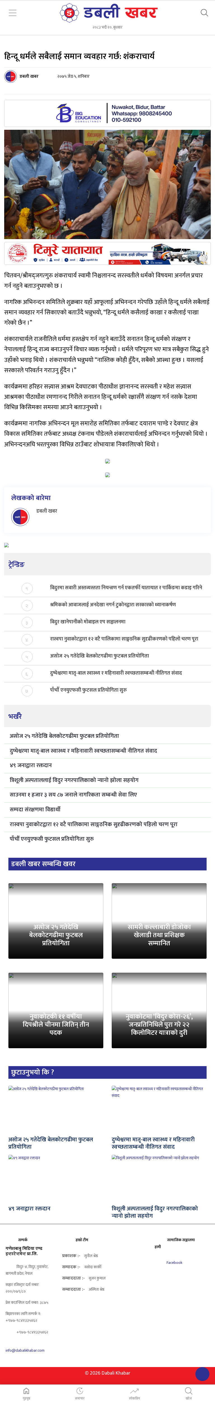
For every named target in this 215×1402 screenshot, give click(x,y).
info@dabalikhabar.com (25, 1350)
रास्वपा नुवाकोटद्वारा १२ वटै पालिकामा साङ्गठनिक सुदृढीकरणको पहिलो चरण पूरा (124, 639)
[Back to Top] (202, 1374)
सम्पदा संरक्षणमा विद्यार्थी (35, 809)
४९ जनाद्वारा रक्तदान (31, 765)
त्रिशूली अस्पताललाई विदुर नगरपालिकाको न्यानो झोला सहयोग (74, 780)
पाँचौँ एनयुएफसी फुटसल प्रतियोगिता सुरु (88, 690)
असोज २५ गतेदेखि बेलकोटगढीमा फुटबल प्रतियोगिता (99, 656)
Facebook (174, 1262)
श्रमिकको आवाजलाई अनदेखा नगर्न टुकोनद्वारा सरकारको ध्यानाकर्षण (113, 605)
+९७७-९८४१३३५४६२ (32, 1332)
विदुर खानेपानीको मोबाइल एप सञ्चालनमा (87, 622)
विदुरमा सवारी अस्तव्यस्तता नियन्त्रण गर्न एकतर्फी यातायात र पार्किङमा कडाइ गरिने (126, 588)
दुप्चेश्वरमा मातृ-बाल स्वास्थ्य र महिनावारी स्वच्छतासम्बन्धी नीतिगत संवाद (116, 673)
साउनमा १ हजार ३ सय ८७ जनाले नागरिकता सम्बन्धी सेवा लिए (73, 795)
